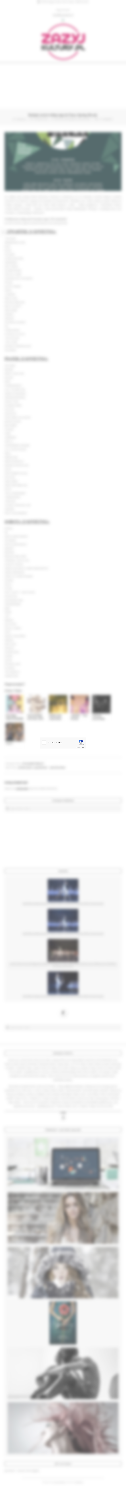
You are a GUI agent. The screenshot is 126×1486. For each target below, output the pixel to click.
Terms (82, 747)
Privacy (78, 747)
